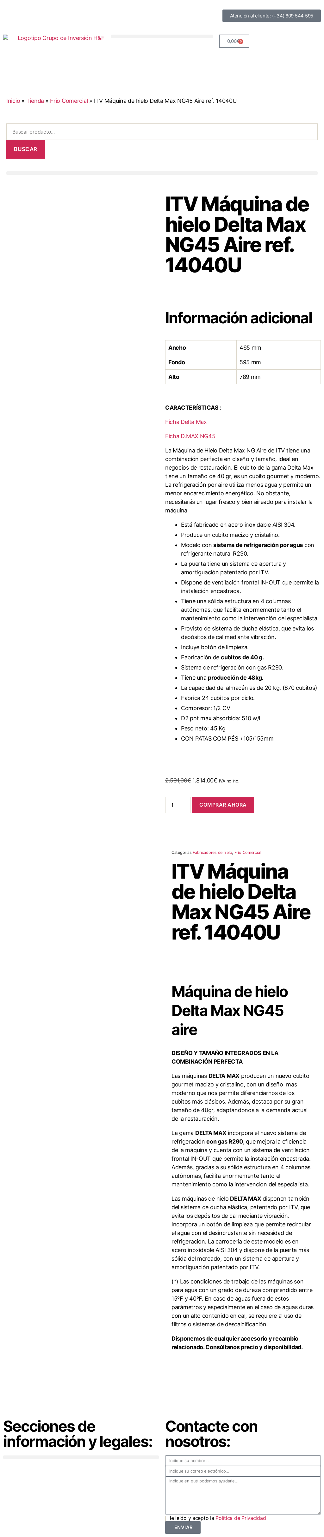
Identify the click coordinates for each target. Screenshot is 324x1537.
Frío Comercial (69, 100)
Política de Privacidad (240, 1518)
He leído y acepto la (216, 1518)
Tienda (35, 100)
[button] (162, 36)
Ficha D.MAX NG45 (190, 436)
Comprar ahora (223, 804)
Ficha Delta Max (186, 422)
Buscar (25, 149)
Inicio (13, 100)
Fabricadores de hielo (212, 852)
